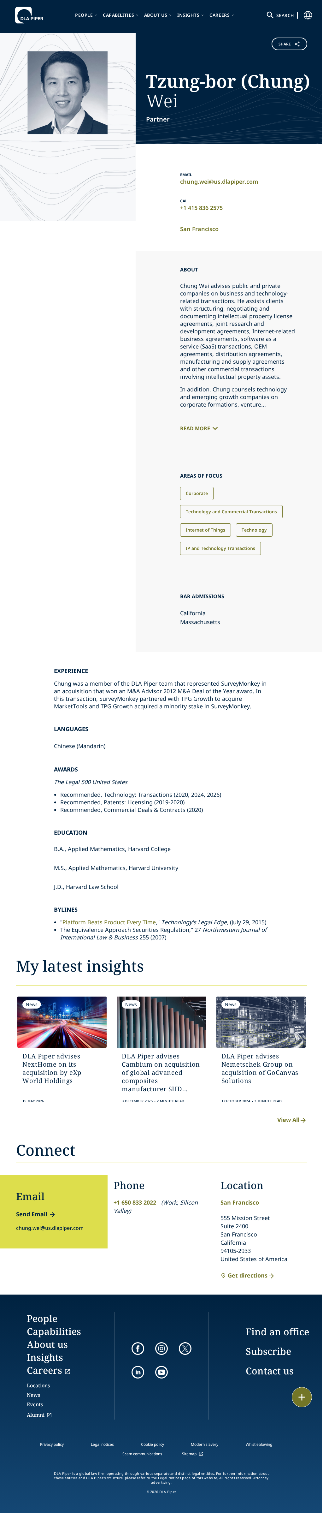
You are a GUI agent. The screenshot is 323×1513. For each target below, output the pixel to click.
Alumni (35, 1414)
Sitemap (189, 1453)
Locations (38, 1385)
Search (285, 15)
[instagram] (161, 1348)
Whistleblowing (259, 1444)
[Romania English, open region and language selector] (308, 15)
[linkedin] (138, 1372)
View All (288, 1119)
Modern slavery (204, 1444)
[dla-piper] (31, 15)
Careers (219, 15)
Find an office (277, 1331)
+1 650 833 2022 (135, 1202)
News (33, 1394)
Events (35, 1404)
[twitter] (185, 1348)
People (84, 15)
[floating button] (302, 1397)
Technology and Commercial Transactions (231, 512)
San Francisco (199, 229)
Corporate (197, 493)
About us (155, 15)
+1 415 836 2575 (201, 207)
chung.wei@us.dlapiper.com (219, 181)
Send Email (31, 1214)
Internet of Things (205, 530)
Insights (188, 15)
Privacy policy (52, 1444)
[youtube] (161, 1372)
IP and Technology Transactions (220, 548)
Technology (254, 530)
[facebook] (138, 1348)
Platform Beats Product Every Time (109, 922)
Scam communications (142, 1453)
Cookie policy (152, 1444)
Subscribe (268, 1351)
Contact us (270, 1370)
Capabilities (118, 15)
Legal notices (102, 1444)
